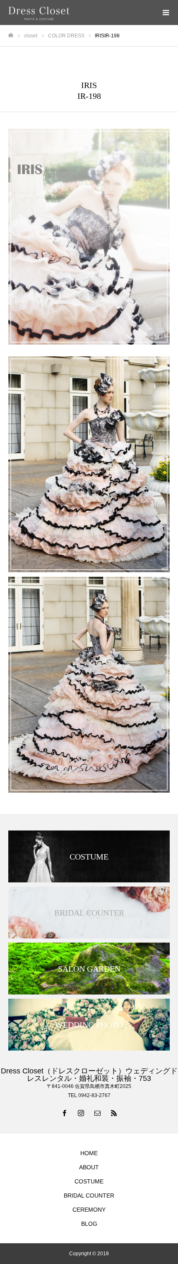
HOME (89, 1153)
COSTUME (89, 1181)
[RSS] (114, 1113)
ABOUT (89, 1167)
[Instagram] (81, 1113)
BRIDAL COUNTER (89, 1195)
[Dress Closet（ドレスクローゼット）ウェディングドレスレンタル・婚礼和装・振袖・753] (80, 13)
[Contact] (97, 1113)
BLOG (89, 1223)
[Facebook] (64, 1113)
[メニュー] (165, 12)
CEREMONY (89, 1209)
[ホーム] (10, 35)
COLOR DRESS (89, 66)
